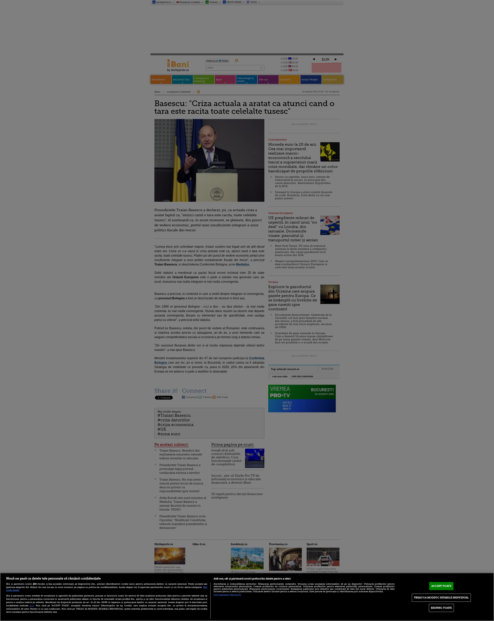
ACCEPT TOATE (441, 585)
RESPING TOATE (441, 607)
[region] (247, 597)
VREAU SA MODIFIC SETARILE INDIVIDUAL (441, 597)
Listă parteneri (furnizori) (227, 595)
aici (32, 605)
